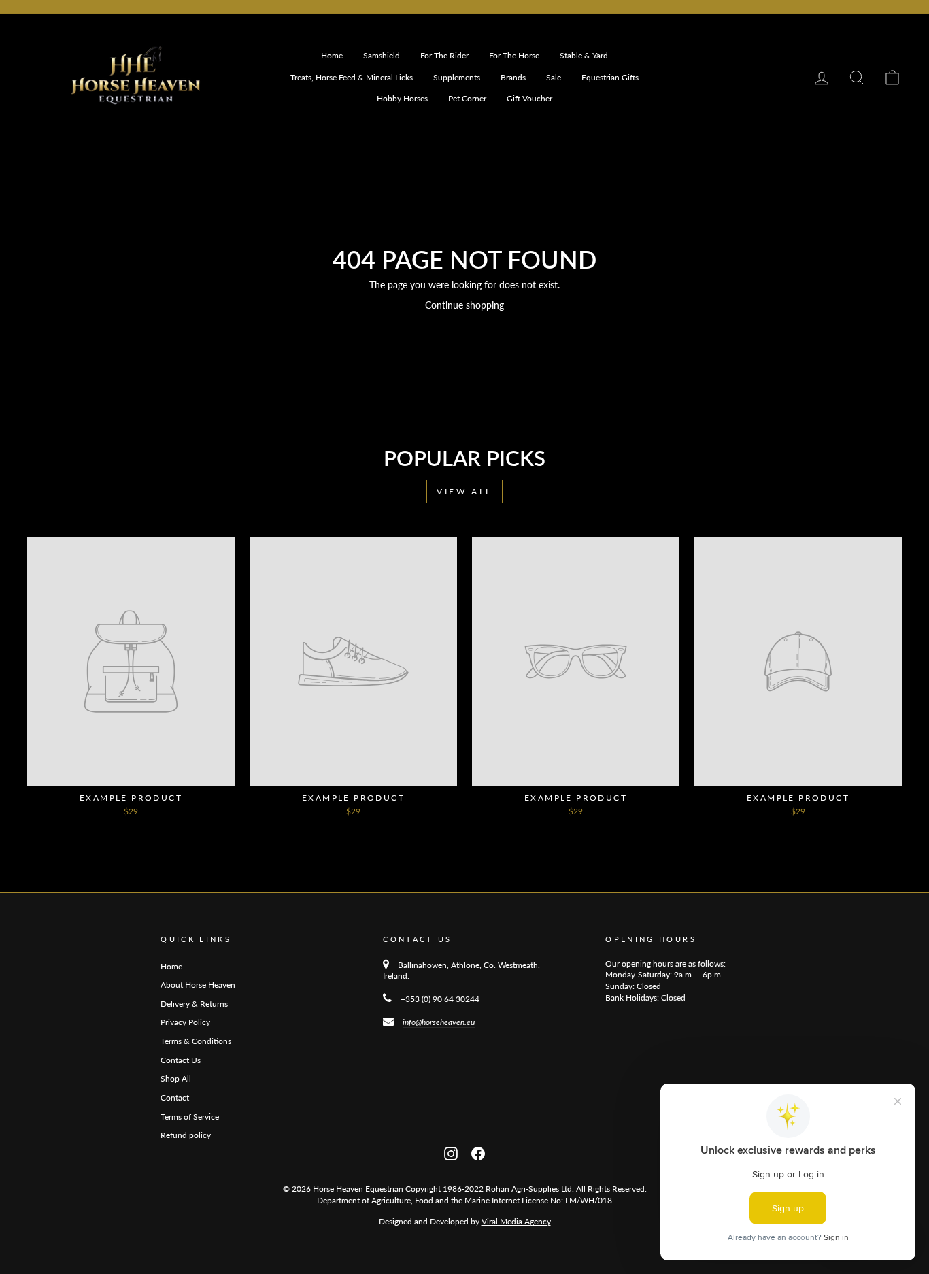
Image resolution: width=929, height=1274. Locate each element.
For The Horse (514, 55)
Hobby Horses (402, 98)
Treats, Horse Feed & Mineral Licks (351, 77)
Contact (175, 1097)
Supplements (456, 77)
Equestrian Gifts (610, 77)
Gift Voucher (529, 98)
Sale (553, 77)
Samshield (381, 55)
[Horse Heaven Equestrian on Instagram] (451, 1152)
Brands (513, 77)
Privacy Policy (185, 1022)
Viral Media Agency (516, 1221)
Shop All (176, 1078)
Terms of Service (190, 1116)
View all (464, 491)
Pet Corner (467, 98)
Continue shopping (464, 305)
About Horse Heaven (198, 984)
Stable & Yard (584, 55)
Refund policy (186, 1135)
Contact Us (181, 1060)
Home (332, 55)
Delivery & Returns (194, 1004)
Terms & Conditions (196, 1041)
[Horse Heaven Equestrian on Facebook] (478, 1152)
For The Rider (444, 55)
